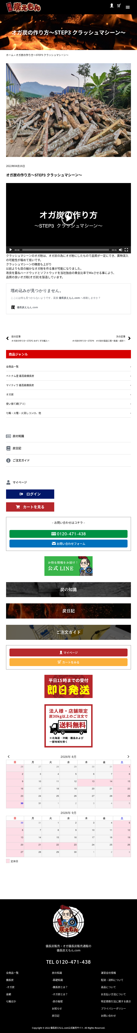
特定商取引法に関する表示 (116, 1001)
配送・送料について (112, 980)
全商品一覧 (12, 972)
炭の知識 (57, 972)
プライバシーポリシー (113, 1008)
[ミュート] (120, 250)
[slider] (65, 250)
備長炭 (10, 980)
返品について (108, 987)
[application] (68, 218)
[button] (128, 7)
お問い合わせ (108, 1015)
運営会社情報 (108, 972)
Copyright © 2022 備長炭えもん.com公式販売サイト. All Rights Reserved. (68, 1027)
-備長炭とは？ (60, 987)
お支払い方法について (113, 994)
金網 (8, 994)
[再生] (10, 250)
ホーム (10, 55)
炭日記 (55, 1015)
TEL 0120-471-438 (68, 962)
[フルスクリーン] (126, 250)
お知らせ (57, 1008)
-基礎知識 (57, 980)
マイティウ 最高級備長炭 (20, 385)
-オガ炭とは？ (60, 994)
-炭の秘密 (57, 1001)
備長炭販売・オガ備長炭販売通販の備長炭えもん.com (68, 948)
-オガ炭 (10, 987)
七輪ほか (11, 1001)
